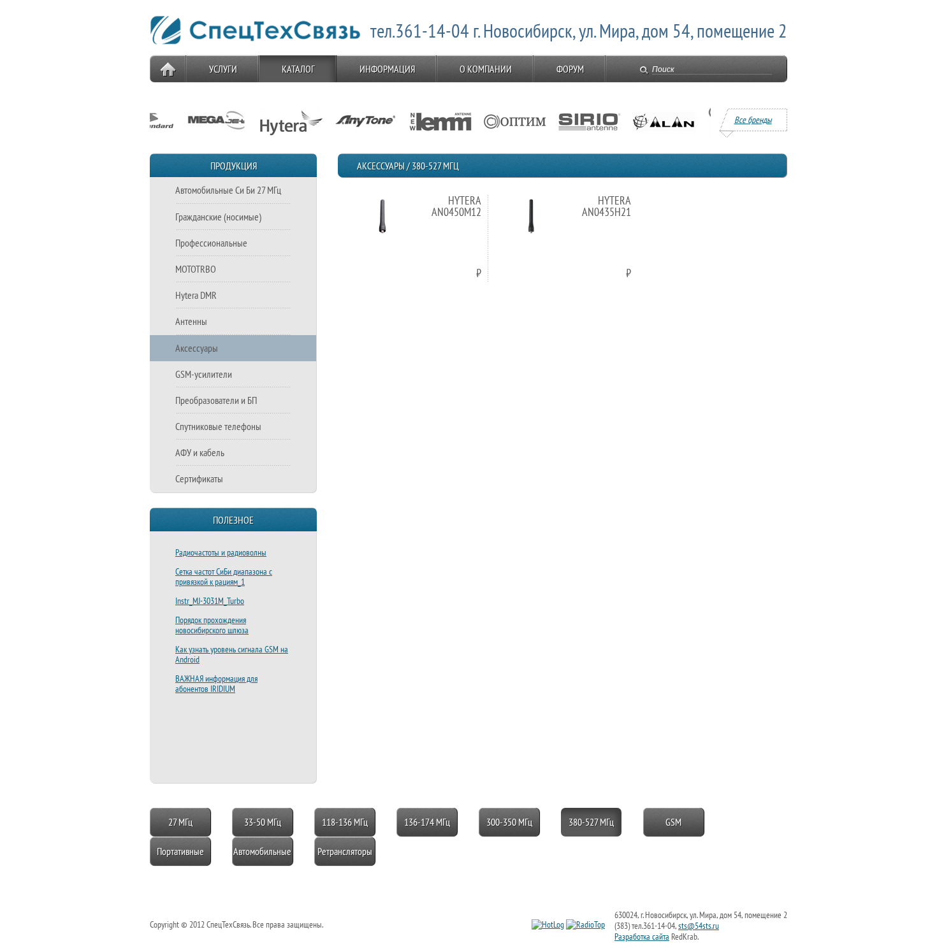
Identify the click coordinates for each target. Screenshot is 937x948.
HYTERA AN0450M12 (456, 206)
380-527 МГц (591, 821)
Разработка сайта (641, 936)
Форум (570, 68)
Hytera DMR (196, 295)
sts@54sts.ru (698, 925)
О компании (486, 68)
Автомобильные (262, 851)
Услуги (223, 68)
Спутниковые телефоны (218, 426)
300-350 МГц (509, 821)
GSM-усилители (203, 374)
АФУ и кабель (199, 452)
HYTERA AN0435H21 (606, 206)
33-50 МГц (262, 821)
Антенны (191, 321)
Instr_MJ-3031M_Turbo (209, 601)
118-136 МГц (345, 821)
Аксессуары (196, 347)
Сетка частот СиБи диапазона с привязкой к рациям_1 (223, 576)
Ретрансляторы (344, 851)
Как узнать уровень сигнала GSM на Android (231, 654)
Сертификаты (199, 478)
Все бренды (753, 120)
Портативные (180, 851)
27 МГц (180, 821)
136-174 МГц (427, 821)
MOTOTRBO (195, 268)
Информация (387, 68)
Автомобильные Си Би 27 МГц (228, 189)
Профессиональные (211, 242)
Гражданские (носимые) (218, 216)
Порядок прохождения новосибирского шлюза (212, 625)
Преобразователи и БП (216, 400)
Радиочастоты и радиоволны (220, 552)
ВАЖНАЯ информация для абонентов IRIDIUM (216, 683)
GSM (673, 821)
